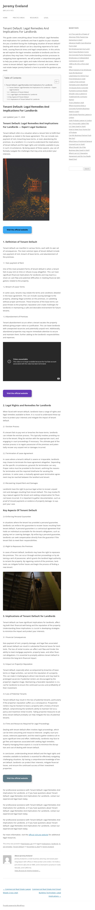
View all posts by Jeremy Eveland (27, 871)
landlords (54, 844)
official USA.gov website (38, 835)
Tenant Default (18, 847)
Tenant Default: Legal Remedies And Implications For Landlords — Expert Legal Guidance (32, 89)
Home (5, 18)
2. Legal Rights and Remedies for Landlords (23, 94)
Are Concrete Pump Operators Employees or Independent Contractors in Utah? (80, 58)
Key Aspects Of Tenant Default (19, 97)
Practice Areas (19, 18)
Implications (46, 844)
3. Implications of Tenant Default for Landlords (24, 99)
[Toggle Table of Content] (55, 81)
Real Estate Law (27, 844)
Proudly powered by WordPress (13, 905)
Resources (34, 18)
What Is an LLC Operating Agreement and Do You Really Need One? (80, 156)
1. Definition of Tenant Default (19, 92)
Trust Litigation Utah (76, 102)
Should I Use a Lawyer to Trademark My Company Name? (78, 97)
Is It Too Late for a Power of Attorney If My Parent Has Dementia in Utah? (79, 37)
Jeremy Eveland (15, 6)
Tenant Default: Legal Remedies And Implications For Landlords (29, 85)
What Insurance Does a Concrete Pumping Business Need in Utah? (79, 108)
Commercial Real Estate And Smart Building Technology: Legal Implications (46, 892)
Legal (46, 18)
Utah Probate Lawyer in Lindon (80, 120)
